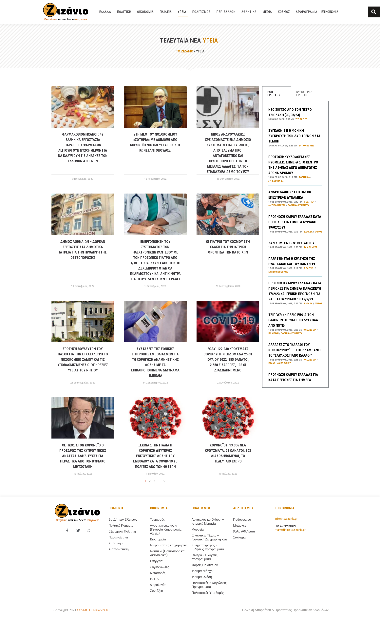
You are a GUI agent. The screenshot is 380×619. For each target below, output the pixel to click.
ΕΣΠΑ (154, 579)
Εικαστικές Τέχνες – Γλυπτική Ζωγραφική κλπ (209, 537)
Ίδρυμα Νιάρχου (203, 571)
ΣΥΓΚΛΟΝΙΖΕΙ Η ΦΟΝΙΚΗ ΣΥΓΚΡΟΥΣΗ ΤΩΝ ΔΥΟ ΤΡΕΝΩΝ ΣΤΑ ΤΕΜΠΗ (294, 135)
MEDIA (267, 12)
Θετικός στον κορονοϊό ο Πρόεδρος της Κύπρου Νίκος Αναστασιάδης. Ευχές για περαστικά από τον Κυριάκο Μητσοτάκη (82, 456)
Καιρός (318, 231)
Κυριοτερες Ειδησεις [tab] (304, 93)
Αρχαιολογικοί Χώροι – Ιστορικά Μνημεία (208, 521)
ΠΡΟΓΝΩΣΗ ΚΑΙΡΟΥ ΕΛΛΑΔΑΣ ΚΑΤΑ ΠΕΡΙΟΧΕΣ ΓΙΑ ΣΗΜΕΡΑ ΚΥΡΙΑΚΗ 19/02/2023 (294, 222)
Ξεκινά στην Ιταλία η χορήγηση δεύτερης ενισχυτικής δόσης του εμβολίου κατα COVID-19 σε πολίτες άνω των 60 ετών (155, 456)
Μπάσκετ (239, 525)
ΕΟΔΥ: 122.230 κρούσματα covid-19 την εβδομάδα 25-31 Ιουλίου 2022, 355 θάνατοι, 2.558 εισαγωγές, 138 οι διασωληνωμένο (227, 359)
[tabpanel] (295, 244)
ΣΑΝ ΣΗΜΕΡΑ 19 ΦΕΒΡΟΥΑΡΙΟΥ (291, 243)
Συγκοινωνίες (306, 145)
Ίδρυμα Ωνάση (202, 577)
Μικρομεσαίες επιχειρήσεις (168, 545)
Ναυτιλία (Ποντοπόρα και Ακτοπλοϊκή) (167, 553)
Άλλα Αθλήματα (244, 531)
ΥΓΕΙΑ (182, 12)
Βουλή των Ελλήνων (122, 519)
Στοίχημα (239, 537)
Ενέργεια (156, 561)
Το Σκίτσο (301, 119)
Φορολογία (157, 585)
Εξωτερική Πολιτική (122, 531)
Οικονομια (159, 508)
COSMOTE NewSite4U (93, 610)
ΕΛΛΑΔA (105, 12)
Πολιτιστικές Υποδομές (208, 593)
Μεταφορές (157, 573)
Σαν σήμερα (310, 247)
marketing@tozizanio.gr (290, 530)
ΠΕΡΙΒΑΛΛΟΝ (226, 12)
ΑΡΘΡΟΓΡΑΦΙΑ (306, 12)
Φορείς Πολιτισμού (205, 565)
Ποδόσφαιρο (242, 519)
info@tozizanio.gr (286, 518)
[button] (374, 12)
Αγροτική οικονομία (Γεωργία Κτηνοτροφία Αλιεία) (165, 529)
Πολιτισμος (201, 508)
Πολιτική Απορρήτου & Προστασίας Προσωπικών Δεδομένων (285, 610)
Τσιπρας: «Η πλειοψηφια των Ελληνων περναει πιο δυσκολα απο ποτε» (293, 320)
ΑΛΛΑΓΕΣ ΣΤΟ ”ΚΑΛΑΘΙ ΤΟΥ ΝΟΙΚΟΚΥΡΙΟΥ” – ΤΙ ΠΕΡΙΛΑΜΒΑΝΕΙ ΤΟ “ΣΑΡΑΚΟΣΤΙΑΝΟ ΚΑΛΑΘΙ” (294, 350)
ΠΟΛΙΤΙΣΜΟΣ (201, 12)
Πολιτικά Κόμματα (298, 205)
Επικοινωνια (329, 12)
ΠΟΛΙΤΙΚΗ (124, 12)
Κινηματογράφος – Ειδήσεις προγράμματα (208, 547)
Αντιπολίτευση (277, 205)
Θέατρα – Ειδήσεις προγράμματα (205, 557)
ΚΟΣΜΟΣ (284, 12)
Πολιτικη (115, 508)
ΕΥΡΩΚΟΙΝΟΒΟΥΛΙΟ (278, 272)
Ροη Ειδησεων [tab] (273, 93)
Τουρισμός (157, 519)
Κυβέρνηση (116, 543)
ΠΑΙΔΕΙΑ (166, 12)
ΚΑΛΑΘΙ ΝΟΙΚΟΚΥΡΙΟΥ (279, 363)
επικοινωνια (284, 508)
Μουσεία (198, 529)
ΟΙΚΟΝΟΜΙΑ (145, 12)
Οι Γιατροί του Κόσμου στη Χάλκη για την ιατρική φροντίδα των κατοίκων (228, 246)
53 (164, 481)
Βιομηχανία (158, 539)
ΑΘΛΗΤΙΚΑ (248, 12)
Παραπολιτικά (118, 537)
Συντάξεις (156, 591)
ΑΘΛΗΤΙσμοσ (243, 508)
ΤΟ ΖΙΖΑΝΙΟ (184, 51)
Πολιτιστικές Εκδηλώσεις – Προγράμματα (210, 585)
